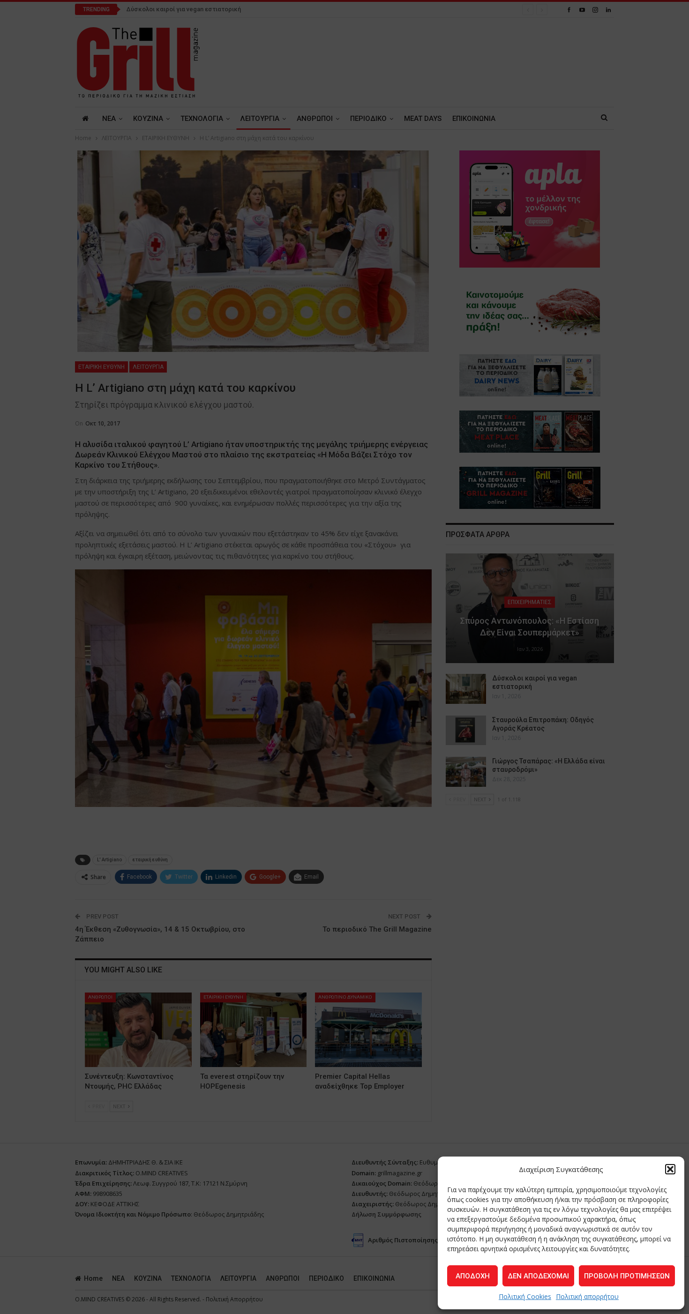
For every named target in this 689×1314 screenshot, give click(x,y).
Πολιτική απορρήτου (587, 1296)
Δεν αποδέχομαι (538, 1276)
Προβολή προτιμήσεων (627, 1276)
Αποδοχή (473, 1276)
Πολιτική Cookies (525, 1296)
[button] (670, 1169)
